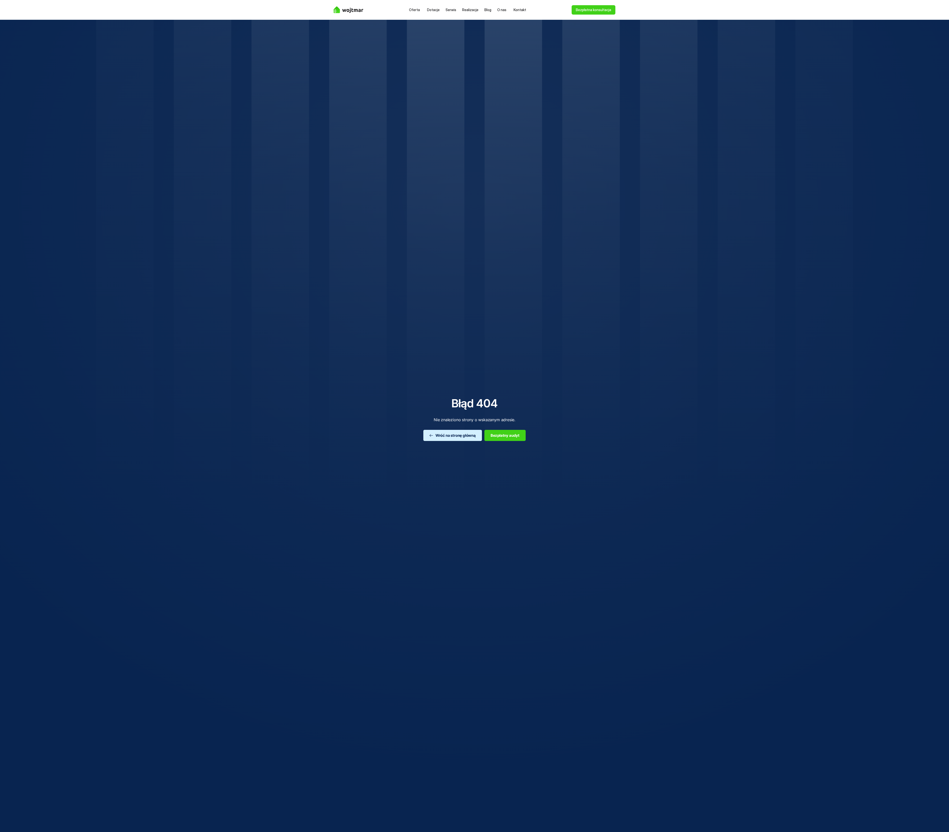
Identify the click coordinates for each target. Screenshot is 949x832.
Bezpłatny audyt (505, 435)
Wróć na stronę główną (455, 435)
